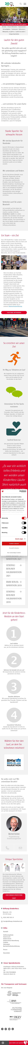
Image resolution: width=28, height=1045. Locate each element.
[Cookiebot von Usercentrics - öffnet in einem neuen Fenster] (19, 491)
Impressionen (22, 26)
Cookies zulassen (14, 543)
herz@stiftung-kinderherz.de (12, 921)
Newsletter (6, 953)
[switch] (24, 523)
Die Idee (4, 26)
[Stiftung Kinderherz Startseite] (10, 4)
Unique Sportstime (14, 34)
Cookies (5, 942)
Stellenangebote (8, 935)
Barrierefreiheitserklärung (11, 946)
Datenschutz (7, 938)
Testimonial (15, 29)
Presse (5, 949)
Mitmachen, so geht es (8, 31)
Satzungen (6, 944)
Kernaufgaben (6, 29)
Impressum (6, 937)
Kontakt (5, 931)
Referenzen (22, 29)
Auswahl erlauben (14, 548)
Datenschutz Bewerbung (11, 940)
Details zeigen (19, 539)
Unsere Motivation (12, 26)
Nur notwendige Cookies (14, 552)
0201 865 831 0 (8, 917)
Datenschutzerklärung (15, 306)
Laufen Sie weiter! (20, 31)
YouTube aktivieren (14, 312)
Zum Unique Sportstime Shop (14, 896)
